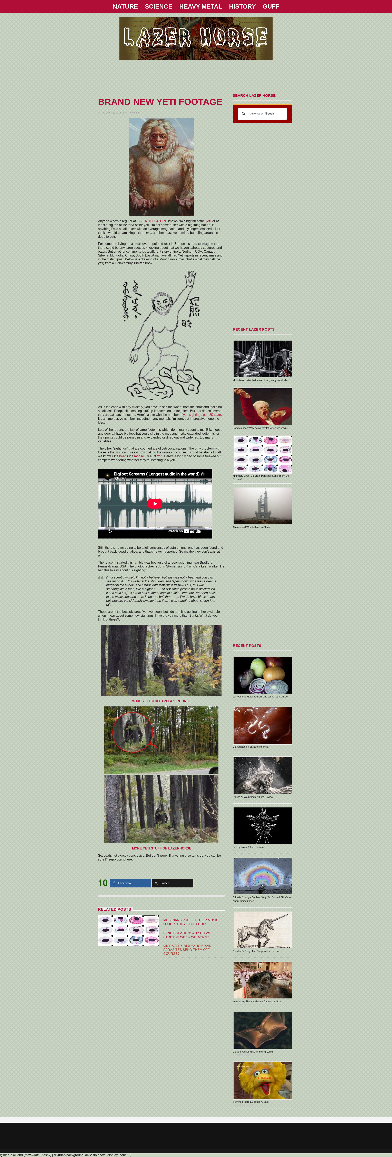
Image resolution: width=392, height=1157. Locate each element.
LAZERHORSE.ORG (152, 221)
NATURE (125, 6)
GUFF (271, 6)
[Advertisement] (196, 77)
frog (159, 456)
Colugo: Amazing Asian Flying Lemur (253, 1051)
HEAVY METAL (200, 6)
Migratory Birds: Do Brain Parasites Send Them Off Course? (187, 949)
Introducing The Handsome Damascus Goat (257, 1001)
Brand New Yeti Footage (160, 102)
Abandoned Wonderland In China (251, 527)
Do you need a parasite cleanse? (251, 746)
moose (139, 456)
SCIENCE (158, 6)
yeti (208, 221)
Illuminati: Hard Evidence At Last (250, 1101)
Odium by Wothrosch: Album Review (253, 797)
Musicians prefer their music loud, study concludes (260, 380)
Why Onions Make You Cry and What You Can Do (260, 696)
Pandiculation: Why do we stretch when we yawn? (260, 428)
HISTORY (242, 6)
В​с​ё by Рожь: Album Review (248, 847)
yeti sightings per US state (202, 414)
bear (122, 456)
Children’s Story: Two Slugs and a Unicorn (256, 951)
